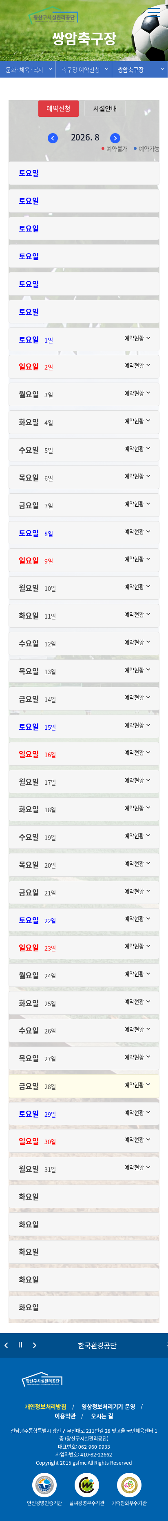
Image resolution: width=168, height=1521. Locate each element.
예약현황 (134, 337)
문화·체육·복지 (24, 69)
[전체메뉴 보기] (154, 12)
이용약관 (65, 1416)
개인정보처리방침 (45, 1406)
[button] (6, 1346)
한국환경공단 (97, 1345)
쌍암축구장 (131, 69)
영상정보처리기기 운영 (108, 1406)
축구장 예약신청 (80, 69)
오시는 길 (102, 1416)
